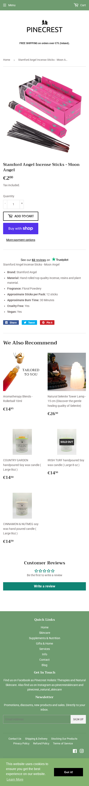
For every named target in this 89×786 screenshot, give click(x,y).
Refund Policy (41, 743)
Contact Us (14, 738)
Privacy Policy (21, 743)
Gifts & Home (44, 643)
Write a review (44, 586)
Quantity (8, 196)
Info (44, 654)
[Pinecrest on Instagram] (82, 751)
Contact (44, 659)
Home (6, 59)
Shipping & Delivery (36, 738)
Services (44, 649)
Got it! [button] (68, 772)
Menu (12, 5)
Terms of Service (63, 743)
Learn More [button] (15, 779)
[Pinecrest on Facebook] (75, 751)
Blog (44, 665)
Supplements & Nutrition (44, 638)
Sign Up (78, 719)
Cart (83, 5)
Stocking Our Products (64, 738)
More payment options (20, 239)
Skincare (44, 632)
